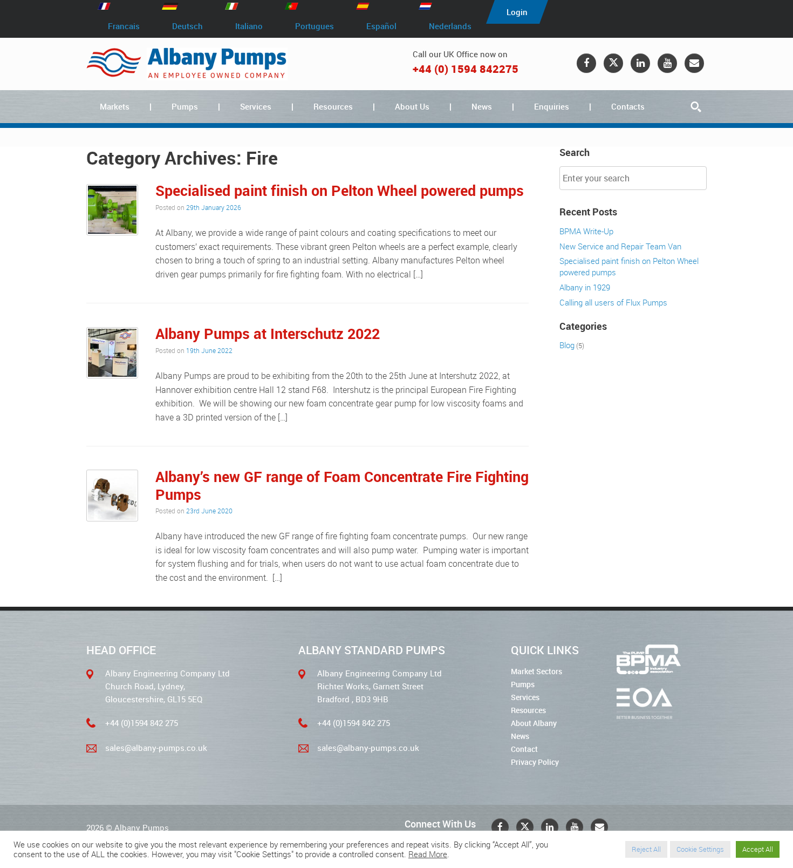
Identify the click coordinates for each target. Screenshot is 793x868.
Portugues (314, 26)
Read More (427, 854)
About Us (412, 106)
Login (517, 11)
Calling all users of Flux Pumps (613, 302)
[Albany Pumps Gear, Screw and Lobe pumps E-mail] (694, 63)
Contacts (628, 106)
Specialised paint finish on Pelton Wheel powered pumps (339, 190)
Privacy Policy (535, 762)
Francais (124, 26)
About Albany (534, 723)
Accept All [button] (757, 849)
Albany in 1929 (584, 287)
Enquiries (551, 106)
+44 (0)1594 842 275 (141, 722)
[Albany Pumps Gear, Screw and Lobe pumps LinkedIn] (640, 63)
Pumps (185, 106)
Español (381, 26)
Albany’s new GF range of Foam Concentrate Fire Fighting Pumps (342, 485)
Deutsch (187, 26)
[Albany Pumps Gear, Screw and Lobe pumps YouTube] (667, 63)
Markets (114, 106)
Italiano (249, 26)
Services (255, 106)
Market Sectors (536, 671)
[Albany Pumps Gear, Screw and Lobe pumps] (187, 64)
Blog (567, 345)
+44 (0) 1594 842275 (465, 69)
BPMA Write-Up (586, 231)
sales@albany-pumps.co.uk (156, 747)
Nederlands (450, 26)
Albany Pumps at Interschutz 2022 (267, 333)
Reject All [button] (646, 849)
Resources (333, 106)
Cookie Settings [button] (700, 849)
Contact (524, 749)
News (481, 106)
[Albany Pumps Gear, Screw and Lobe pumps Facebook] (586, 63)
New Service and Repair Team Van (620, 246)
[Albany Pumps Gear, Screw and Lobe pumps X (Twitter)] (613, 63)
